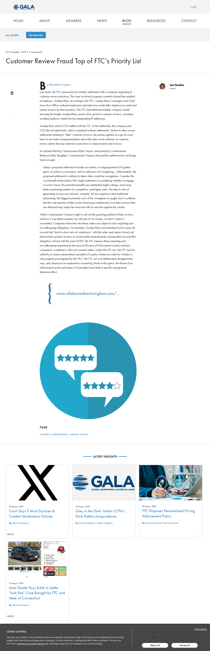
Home (18, 20)
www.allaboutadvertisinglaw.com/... (87, 293)
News (102, 20)
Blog (126, 20)
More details (201, 629)
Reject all (155, 645)
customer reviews (78, 434)
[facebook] (12, 122)
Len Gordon (177, 85)
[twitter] (12, 103)
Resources (156, 20)
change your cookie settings (31, 643)
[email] (12, 93)
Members (73, 20)
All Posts (12, 35)
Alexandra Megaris (60, 84)
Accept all (185, 645)
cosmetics (45, 434)
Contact (189, 20)
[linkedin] (12, 112)
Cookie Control (17, 631)
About (44, 20)
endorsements (59, 434)
